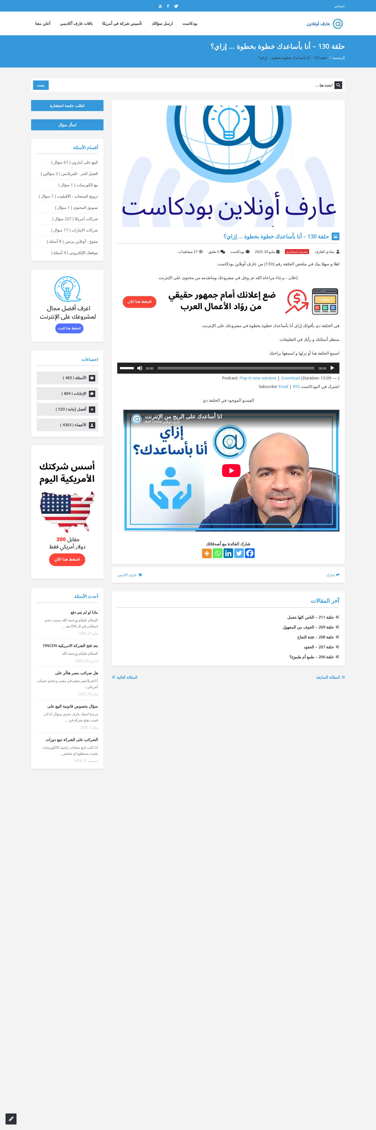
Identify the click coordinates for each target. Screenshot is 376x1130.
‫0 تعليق (213, 251)
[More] (207, 553)
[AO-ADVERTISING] (228, 301)
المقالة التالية (126, 677)
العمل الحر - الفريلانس (69, 173)
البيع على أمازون (74, 162)
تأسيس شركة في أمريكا (122, 23)
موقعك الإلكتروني (74, 252)
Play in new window (257, 378)
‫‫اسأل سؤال (67, 124)
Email (283, 386)
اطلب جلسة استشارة (67, 105)
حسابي (339, 5)
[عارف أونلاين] (323, 23)
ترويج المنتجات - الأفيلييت (68, 196)
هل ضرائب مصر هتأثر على (76, 672)
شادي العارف (324, 251)
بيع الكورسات (78, 184)
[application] (228, 368)
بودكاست (189, 23)
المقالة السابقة (328, 677)
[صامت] (140, 368)
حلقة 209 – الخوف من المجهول (308, 627)
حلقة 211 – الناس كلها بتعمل (310, 617)
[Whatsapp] (217, 553)
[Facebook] (250, 553)
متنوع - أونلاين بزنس (72, 241)
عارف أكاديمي (127, 575)
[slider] (127, 368)
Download (290, 378)
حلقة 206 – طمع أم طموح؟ (312, 656)
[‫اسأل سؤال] (11, 1118)
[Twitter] (239, 553)
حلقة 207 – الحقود (319, 646)
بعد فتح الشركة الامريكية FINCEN (70, 645)
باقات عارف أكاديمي (76, 23)
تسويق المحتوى (76, 207)
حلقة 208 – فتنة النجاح (315, 637)
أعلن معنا (42, 23)
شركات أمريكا (75, 218)
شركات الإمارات (74, 230)
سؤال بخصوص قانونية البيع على (72, 706)
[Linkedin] (228, 553)
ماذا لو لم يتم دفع (84, 612)
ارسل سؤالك (162, 23)
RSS (296, 386)
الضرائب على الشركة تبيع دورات (72, 739)
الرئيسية (338, 57)
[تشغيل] (332, 368)
